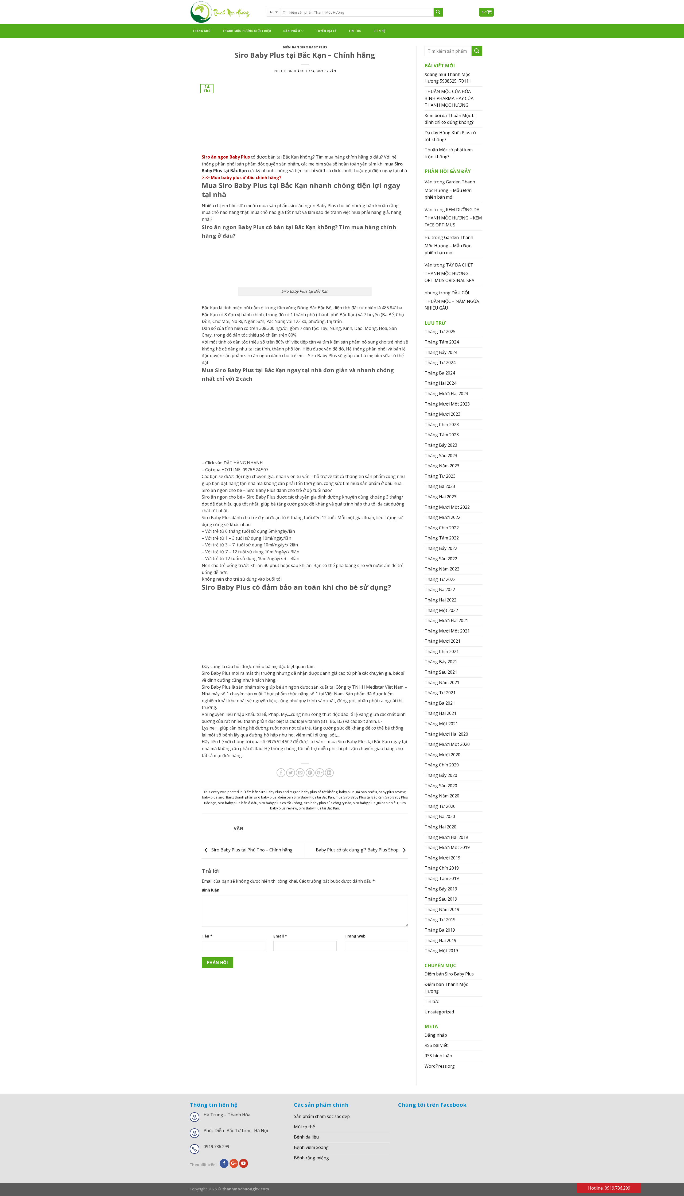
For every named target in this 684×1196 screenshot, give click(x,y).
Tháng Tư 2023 (440, 476)
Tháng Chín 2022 (442, 528)
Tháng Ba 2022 (440, 589)
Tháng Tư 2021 (440, 693)
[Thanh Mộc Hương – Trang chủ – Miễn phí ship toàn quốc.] (224, 12)
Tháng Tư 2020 (440, 806)
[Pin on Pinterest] (310, 772)
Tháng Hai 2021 (440, 713)
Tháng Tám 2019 (442, 878)
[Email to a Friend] (300, 772)
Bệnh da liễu (306, 1137)
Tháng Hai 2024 (440, 383)
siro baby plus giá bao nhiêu (375, 802)
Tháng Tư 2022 (440, 579)
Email (280, 936)
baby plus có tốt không (319, 791)
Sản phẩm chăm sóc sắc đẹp (322, 1116)
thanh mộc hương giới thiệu (246, 31)
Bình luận (210, 890)
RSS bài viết (436, 1045)
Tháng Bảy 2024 (441, 352)
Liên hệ (380, 31)
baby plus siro (213, 797)
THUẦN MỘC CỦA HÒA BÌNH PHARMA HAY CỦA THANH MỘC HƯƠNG (449, 98)
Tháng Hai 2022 (440, 600)
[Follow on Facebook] (224, 1163)
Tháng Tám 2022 (442, 538)
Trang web (355, 936)
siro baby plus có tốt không (280, 802)
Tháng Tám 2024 (442, 342)
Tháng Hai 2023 (440, 497)
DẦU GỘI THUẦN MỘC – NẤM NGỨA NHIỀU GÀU (452, 300)
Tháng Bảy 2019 (441, 889)
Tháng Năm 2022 (442, 569)
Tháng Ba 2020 (440, 816)
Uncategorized (439, 1012)
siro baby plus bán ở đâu (237, 802)
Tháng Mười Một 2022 (447, 507)
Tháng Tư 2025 (440, 331)
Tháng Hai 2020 (440, 827)
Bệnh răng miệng (311, 1158)
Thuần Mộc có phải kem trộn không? (449, 153)
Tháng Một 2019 (441, 951)
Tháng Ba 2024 (440, 373)
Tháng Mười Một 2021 (447, 631)
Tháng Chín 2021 (442, 651)
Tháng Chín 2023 (442, 424)
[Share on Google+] (319, 772)
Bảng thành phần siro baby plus (251, 797)
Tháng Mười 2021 (442, 641)
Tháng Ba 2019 (440, 930)
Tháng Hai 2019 (440, 940)
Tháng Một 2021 (441, 724)
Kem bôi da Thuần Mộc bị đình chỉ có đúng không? (450, 119)
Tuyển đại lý (326, 31)
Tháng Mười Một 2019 (447, 847)
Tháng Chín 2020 (442, 765)
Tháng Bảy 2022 (441, 548)
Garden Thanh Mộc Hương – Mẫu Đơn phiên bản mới (450, 189)
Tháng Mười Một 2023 (447, 404)
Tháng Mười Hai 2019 (446, 837)
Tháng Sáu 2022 (441, 559)
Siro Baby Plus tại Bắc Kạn (319, 808)
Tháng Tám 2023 (442, 435)
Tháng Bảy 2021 (441, 662)
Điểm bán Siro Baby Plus (305, 47)
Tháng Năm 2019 (442, 909)
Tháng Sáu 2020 (441, 786)
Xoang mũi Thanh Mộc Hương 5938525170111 (448, 77)
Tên (207, 936)
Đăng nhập (436, 1035)
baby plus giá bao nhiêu (358, 791)
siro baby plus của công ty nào (327, 802)
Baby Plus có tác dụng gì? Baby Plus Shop (358, 850)
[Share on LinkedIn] (329, 772)
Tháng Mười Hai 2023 (446, 393)
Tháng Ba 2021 (440, 703)
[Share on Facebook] (281, 772)
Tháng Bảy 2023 (441, 445)
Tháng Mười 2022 (442, 517)
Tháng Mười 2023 (442, 414)
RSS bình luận (438, 1056)
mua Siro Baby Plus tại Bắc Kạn (360, 797)
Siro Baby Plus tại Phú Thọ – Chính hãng (251, 850)
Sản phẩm (291, 31)
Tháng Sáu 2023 (441, 455)
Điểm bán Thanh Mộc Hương (446, 987)
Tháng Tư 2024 (440, 362)
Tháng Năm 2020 (442, 796)
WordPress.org (440, 1066)
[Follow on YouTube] (243, 1163)
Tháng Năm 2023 (442, 466)
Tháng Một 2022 (441, 610)
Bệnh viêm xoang (311, 1147)
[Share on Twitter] (290, 772)
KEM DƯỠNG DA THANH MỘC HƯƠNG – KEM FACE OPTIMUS (453, 217)
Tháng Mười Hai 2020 (446, 734)
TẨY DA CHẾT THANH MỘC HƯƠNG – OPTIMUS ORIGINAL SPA (449, 272)
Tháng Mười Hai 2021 (446, 620)
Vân (333, 71)
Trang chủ (201, 31)
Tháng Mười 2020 (442, 755)
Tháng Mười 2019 (442, 858)
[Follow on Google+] (234, 1163)
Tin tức (355, 31)
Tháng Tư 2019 (440, 920)
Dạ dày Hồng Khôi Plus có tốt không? (450, 136)
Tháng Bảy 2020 (441, 775)
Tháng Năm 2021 (442, 682)
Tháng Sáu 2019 (441, 899)
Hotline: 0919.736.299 (609, 1188)
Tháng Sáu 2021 (441, 672)
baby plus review (392, 791)
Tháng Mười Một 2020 (447, 744)
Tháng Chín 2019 (442, 868)
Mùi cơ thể (304, 1127)
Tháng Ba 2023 (440, 486)
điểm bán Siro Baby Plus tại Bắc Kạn (306, 797)
